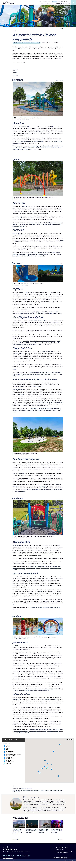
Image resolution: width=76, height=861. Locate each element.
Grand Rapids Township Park (37, 320)
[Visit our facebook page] (4, 856)
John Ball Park (16, 645)
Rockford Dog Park (37, 386)
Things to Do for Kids (54, 790)
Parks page (20, 48)
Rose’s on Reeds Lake (35, 566)
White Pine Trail (18, 386)
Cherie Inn (38, 224)
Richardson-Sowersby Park (19, 389)
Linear (14, 147)
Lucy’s (31, 312)
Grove (47, 222)
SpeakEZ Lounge (48, 146)
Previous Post (16, 839)
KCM (49, 224)
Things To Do (44, 3)
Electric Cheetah (43, 254)
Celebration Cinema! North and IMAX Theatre (47, 342)
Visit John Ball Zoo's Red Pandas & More (43, 829)
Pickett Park (20, 394)
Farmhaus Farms (24, 732)
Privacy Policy (27, 851)
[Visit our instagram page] (6, 856)
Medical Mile (22, 235)
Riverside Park (48, 313)
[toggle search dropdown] (73, 2)
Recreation (29, 788)
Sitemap (22, 851)
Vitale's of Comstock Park (23, 374)
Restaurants (58, 3)
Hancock (26, 256)
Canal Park (49, 126)
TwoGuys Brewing (43, 729)
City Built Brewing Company (36, 146)
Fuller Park (15, 233)
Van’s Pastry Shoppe (42, 252)
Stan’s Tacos (33, 731)
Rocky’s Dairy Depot (37, 410)
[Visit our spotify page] (18, 856)
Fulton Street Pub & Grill (22, 690)
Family (19, 788)
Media (4, 851)
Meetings (40, 1)
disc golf (41, 591)
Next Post (60, 839)
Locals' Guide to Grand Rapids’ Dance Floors (56, 829)
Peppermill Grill (57, 489)
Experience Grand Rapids (18, 42)
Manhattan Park (16, 545)
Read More (15, 833)
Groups (49, 1)
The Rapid (18, 217)
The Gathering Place (47, 607)
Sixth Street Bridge (38, 131)
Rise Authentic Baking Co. (29, 689)
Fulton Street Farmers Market (36, 256)
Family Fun (28, 790)
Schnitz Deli (51, 252)
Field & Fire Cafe (58, 146)
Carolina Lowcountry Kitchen (33, 568)
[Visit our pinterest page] (11, 856)
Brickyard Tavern (44, 147)
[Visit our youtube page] (9, 856)
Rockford (20, 383)
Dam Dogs (58, 408)
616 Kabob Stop (39, 313)
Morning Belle (31, 342)
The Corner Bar (16, 410)
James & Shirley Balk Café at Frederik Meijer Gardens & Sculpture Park (39, 341)
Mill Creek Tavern (54, 372)
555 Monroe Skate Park (25, 149)
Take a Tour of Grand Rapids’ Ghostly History (31, 829)
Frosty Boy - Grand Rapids (40, 312)
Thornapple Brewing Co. (35, 607)
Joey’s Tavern (56, 689)
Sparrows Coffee (52, 312)
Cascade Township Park (18, 576)
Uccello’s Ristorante (41, 731)
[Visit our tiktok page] (15, 856)
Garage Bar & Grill (22, 147)
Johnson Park (16, 732)
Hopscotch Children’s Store (19, 226)
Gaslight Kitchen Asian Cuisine (49, 566)
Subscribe (55, 1)
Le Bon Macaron (55, 224)
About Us (8, 851)
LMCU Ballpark (48, 374)
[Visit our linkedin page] (13, 856)
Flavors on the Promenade (21, 404)
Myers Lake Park (43, 486)
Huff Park (23, 292)
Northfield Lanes (57, 313)
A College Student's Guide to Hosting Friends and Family (17, 830)
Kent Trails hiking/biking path (55, 731)
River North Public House (28, 313)
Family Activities (22, 790)
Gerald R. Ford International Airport (52, 601)
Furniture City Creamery (18, 224)
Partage (44, 224)
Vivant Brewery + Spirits (56, 222)
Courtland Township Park (18, 473)
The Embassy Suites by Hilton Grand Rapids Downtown (29, 141)
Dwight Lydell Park (47, 351)
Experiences (24, 788)
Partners (18, 851)
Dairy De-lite (33, 372)
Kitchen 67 (24, 342)
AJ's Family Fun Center (42, 372)
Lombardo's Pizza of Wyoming (21, 731)
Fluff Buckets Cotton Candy (36, 374)
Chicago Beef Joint (53, 147)
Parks (42, 790)
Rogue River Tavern (26, 410)
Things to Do (46, 790)
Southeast (15, 74)
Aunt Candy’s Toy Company (50, 410)
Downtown (15, 69)
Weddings (45, 1)
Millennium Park (16, 699)
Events (52, 3)
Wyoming (54, 699)
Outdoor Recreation (35, 790)
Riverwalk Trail (24, 126)
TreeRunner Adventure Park (19, 344)
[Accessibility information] (68, 1)
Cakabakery (33, 252)
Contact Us (14, 851)
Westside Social (33, 729)
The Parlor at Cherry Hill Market (37, 222)
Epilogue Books (58, 402)
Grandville (47, 699)
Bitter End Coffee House (35, 690)
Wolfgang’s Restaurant (32, 254)
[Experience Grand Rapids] (9, 2)
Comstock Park (17, 353)
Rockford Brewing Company (46, 402)
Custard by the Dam (49, 408)
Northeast (15, 72)
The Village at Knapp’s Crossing (34, 344)
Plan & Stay (66, 3)
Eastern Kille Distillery (33, 147)
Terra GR (20, 256)
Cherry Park (23, 206)
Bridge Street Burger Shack (31, 489)
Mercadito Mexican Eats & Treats (44, 689)
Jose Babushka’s (45, 568)
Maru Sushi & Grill (30, 224)
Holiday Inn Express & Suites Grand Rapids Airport (34, 603)
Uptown (15, 70)
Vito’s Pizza (45, 690)
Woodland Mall (20, 569)
